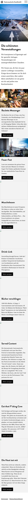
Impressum (4, 499)
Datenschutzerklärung (16, 499)
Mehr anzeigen (7, 135)
